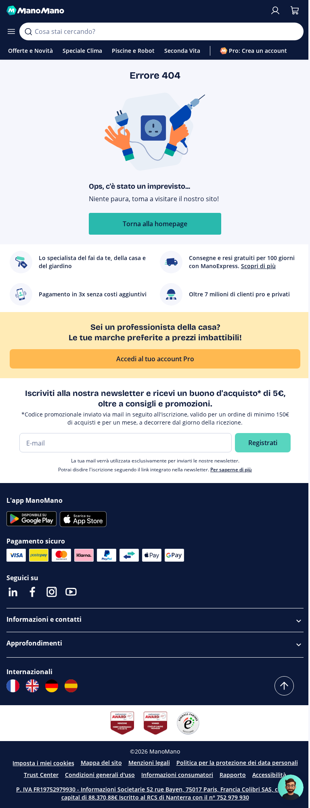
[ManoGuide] (291, 787)
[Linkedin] (12, 591)
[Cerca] (28, 31)
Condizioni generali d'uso (100, 775)
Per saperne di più (231, 469)
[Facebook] (32, 591)
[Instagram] (51, 591)
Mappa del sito (101, 762)
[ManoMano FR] (12, 685)
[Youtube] (71, 591)
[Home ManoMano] (134, 10)
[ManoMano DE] (51, 685)
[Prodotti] (11, 31)
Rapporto (233, 775)
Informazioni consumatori (177, 775)
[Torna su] (284, 686)
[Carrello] (295, 10)
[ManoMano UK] (32, 685)
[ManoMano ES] (71, 685)
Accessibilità (269, 775)
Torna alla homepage (155, 223)
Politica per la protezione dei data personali (237, 762)
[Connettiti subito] (275, 10)
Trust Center (41, 775)
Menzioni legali (149, 762)
